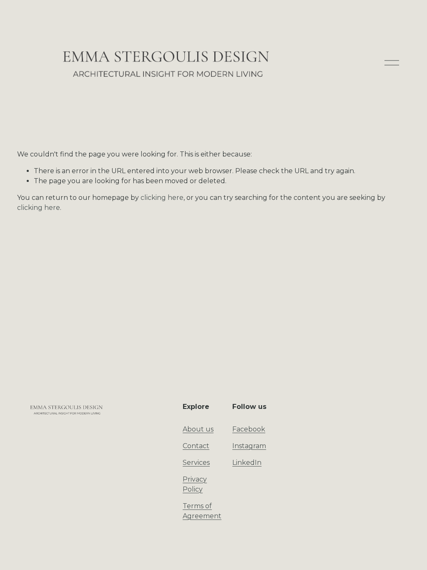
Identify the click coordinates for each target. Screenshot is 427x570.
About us (198, 429)
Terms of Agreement (202, 511)
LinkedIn (246, 463)
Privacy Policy (195, 484)
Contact (196, 446)
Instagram (249, 446)
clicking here (162, 198)
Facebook (248, 429)
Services (196, 463)
